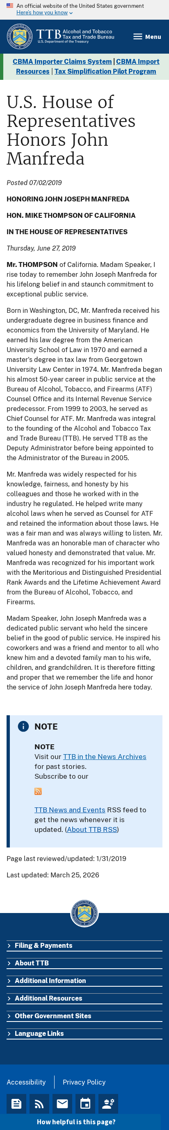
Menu (153, 36)
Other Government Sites (53, 1016)
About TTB (32, 963)
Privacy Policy (84, 1082)
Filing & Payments (44, 945)
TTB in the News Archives (104, 757)
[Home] (60, 37)
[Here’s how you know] (84, 10)
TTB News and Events (69, 810)
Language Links (39, 1033)
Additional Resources (48, 998)
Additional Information (50, 981)
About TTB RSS (92, 829)
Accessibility (26, 1082)
